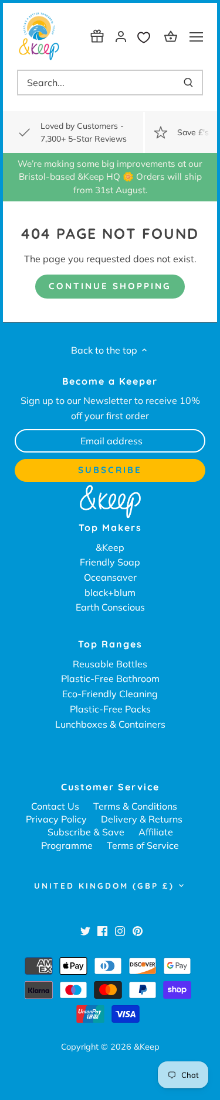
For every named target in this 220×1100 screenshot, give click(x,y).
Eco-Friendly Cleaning (110, 694)
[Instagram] (120, 930)
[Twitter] (85, 930)
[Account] (121, 36)
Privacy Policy (56, 819)
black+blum (110, 592)
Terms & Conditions (135, 806)
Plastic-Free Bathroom (110, 678)
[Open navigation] (196, 37)
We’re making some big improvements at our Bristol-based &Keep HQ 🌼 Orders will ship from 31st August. (110, 177)
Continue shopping (110, 286)
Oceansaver (110, 577)
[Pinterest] (138, 930)
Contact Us (55, 806)
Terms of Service (143, 845)
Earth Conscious (110, 607)
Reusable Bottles (110, 664)
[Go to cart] (172, 36)
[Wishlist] (147, 36)
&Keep (110, 547)
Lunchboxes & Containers (110, 724)
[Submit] (188, 82)
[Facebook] (102, 930)
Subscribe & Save (86, 832)
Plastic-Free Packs (110, 709)
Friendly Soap (110, 562)
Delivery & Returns (141, 819)
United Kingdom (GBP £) (104, 885)
